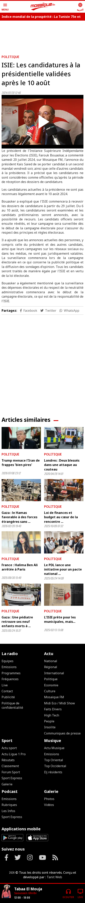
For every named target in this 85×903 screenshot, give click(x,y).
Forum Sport (11, 772)
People (49, 721)
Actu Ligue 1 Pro (14, 754)
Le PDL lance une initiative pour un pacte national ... (63, 569)
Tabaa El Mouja (28, 888)
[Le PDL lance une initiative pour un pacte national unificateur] (63, 542)
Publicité (8, 697)
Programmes (11, 673)
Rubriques (9, 805)
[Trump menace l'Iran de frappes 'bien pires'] (21, 438)
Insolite (50, 727)
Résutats (8, 760)
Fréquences (10, 679)
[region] (42, 36)
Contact (7, 691)
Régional (50, 667)
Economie (51, 685)
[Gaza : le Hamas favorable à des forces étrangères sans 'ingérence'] (21, 490)
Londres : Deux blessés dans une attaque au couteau (61, 465)
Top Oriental (53, 760)
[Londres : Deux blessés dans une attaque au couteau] (63, 438)
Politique (10, 57)
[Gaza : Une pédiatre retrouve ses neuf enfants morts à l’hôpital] (21, 595)
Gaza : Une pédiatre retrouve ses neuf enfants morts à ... (17, 621)
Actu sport (9, 748)
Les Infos (8, 811)
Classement (10, 766)
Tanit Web (54, 877)
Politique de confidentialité (12, 705)
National (50, 661)
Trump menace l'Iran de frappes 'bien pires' (21, 462)
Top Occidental (55, 766)
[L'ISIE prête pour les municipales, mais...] (63, 595)
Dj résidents (53, 772)
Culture (49, 691)
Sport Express (12, 778)
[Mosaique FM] (43, 7)
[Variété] (6, 892)
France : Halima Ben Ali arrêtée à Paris (20, 567)
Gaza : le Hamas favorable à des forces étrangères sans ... (19, 517)
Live (5, 685)
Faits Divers (53, 709)
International (54, 673)
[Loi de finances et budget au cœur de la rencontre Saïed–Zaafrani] (63, 490)
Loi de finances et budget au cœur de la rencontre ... (61, 517)
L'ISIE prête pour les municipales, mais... (60, 619)
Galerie (7, 784)
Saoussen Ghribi (25, 893)
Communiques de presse (62, 733)
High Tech (51, 715)
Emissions (9, 667)
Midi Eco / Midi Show (59, 703)
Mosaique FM (54, 697)
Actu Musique (54, 748)
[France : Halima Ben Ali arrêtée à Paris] (21, 542)
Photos (49, 799)
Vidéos (49, 805)
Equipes (7, 661)
